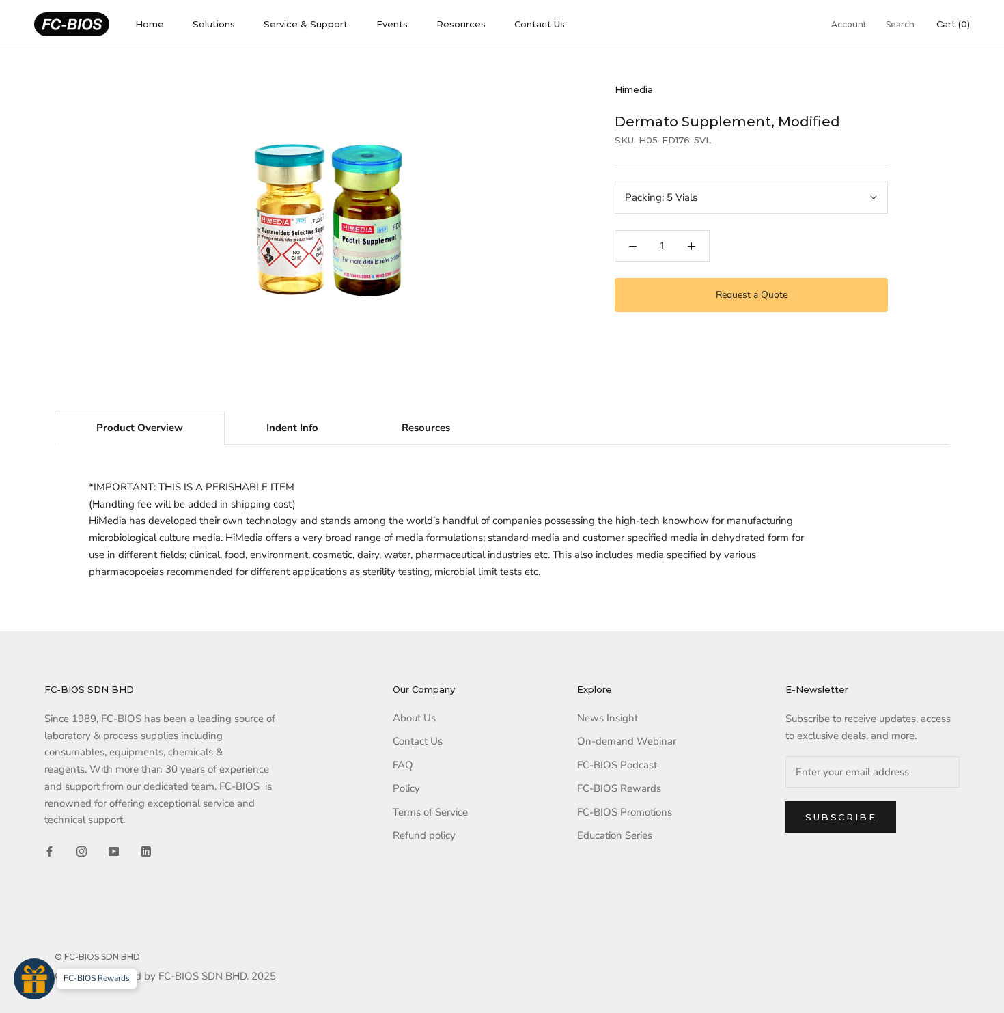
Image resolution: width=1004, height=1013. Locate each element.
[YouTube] (114, 850)
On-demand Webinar (626, 741)
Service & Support (306, 23)
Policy (406, 788)
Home (149, 23)
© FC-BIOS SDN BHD (97, 957)
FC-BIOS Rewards (619, 788)
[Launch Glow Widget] (34, 978)
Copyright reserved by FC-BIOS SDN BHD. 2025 (165, 976)
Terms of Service (430, 812)
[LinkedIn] (146, 850)
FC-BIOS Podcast (617, 765)
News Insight (607, 718)
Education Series (614, 835)
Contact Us (539, 23)
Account (849, 24)
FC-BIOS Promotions (624, 812)
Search (900, 24)
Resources (461, 23)
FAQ (403, 765)
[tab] (140, 428)
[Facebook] (49, 850)
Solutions (214, 23)
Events (392, 23)
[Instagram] (81, 850)
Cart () (953, 23)
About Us (414, 718)
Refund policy (424, 835)
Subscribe (840, 816)
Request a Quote (751, 294)
